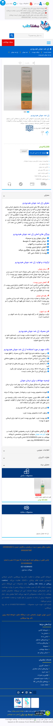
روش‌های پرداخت (42, 643)
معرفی (46, 195)
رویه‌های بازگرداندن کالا (40, 681)
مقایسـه (27, 63)
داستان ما (45, 633)
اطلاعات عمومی (43, 450)
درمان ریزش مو (43, 652)
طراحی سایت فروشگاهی (13, 715)
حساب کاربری (43, 665)
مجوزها (45, 646)
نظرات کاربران (43, 457)
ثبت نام (36, 4)
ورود (44, 4)
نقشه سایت (44, 685)
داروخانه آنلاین (43, 630)
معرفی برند (44, 464)
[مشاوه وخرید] (47, 713)
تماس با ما (44, 636)
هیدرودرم (37, 128)
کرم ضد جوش (40, 434)
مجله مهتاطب (8, 42)
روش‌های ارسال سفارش (40, 669)
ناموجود (24, 151)
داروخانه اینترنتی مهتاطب (18, 711)
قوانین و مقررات (43, 675)
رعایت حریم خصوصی (41, 678)
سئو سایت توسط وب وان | (31, 715)
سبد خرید (45, 672)
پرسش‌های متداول (42, 640)
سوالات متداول (27, 570)
